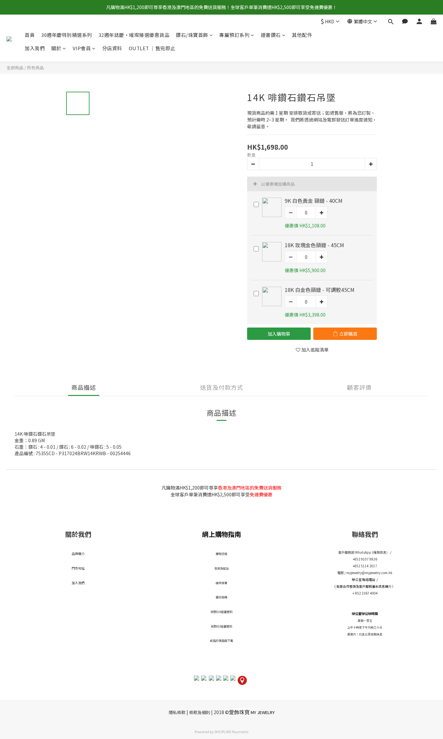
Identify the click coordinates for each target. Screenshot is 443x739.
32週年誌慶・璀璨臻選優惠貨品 (134, 34)
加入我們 (35, 48)
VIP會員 (82, 48)
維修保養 (221, 583)
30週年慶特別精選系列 (66, 34)
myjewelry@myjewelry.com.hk (369, 572)
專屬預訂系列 (234, 34)
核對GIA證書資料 (221, 612)
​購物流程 (221, 554)
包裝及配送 (221, 568)
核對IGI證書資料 (221, 626)
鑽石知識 (221, 597)
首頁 (30, 34)
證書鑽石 (271, 34)
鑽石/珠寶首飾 (192, 34)
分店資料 (112, 48)
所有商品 (35, 67)
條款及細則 (199, 712)
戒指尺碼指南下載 (221, 641)
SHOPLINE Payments (231, 731)
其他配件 (302, 34)
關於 (56, 48)
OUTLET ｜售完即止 (152, 48)
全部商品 (14, 67)
